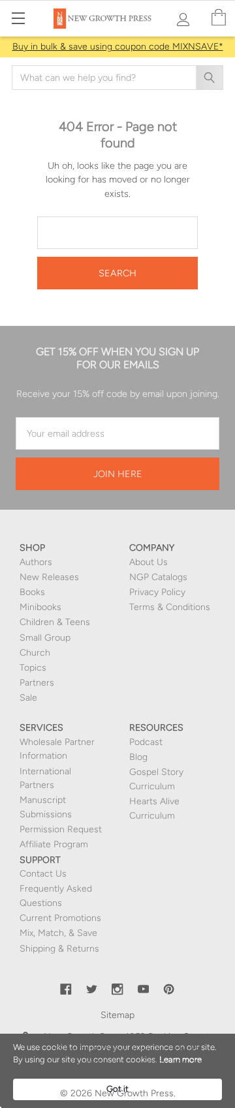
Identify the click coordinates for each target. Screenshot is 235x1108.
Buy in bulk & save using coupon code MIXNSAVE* (117, 46)
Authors (36, 562)
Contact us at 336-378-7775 (151, 1064)
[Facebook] (66, 989)
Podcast (146, 742)
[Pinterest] (169, 989)
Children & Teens (55, 622)
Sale (28, 697)
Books (32, 592)
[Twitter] (92, 989)
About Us (148, 562)
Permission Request (61, 829)
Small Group (45, 637)
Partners (37, 682)
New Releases (49, 577)
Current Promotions (60, 918)
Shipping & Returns (59, 948)
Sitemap (117, 1015)
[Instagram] (117, 989)
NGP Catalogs (158, 577)
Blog (138, 757)
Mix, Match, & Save (58, 933)
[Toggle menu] (18, 18)
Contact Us (43, 873)
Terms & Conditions (169, 607)
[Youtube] (144, 989)
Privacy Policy (157, 592)
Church (35, 652)
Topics (33, 667)
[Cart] (218, 18)
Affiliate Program (54, 844)
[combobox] (117, 77)
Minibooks (40, 607)
